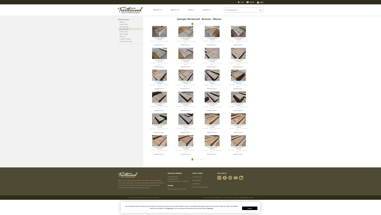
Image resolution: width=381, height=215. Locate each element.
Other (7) (122, 36)
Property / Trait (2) (125, 39)
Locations (196, 184)
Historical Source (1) (126, 41)
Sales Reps (196, 180)
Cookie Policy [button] (169, 208)
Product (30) (124, 31)
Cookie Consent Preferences (212, 197)
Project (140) (123, 24)
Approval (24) (124, 34)
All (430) (122, 22)
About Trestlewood (200, 187)
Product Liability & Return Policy (243, 197)
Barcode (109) (124, 29)
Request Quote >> (159, 45)
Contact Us (196, 177)
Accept (250, 208)
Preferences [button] (210, 208)
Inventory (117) (124, 27)
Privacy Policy (227, 197)
